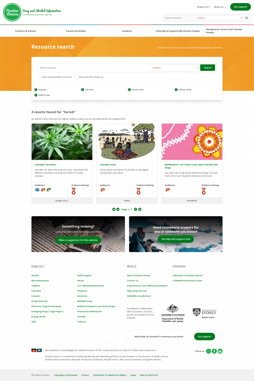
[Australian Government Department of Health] (175, 315)
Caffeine (35, 285)
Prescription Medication (89, 311)
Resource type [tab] (135, 90)
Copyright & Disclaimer (66, 375)
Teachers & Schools (25, 31)
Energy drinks (38, 316)
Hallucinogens (84, 275)
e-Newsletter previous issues (187, 280)
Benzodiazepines (40, 280)
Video (127, 200)
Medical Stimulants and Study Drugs (96, 306)
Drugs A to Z (203, 6)
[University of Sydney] (207, 315)
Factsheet (192, 200)
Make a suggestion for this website (78, 240)
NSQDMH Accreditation (139, 296)
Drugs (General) (39, 301)
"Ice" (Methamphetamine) (90, 285)
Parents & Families (76, 31)
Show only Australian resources (56, 77)
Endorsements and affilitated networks (147, 285)
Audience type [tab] (42, 95)
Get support (240, 6)
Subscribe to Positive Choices (187, 275)
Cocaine (35, 296)
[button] (247, 17)
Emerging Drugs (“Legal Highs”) (47, 311)
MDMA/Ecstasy (84, 301)
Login (133, 375)
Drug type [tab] (40, 90)
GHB (33, 321)
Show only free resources (90, 77)
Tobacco (81, 321)
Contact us (132, 280)
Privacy (85, 375)
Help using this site (137, 290)
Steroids (81, 316)
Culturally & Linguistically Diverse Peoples (178, 31)
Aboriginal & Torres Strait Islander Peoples (224, 31)
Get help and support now (176, 239)
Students (127, 31)
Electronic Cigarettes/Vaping (46, 306)
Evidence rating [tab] (183, 90)
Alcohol (35, 275)
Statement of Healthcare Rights (109, 375)
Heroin (80, 280)
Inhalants (82, 290)
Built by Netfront (149, 375)
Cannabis (36, 290)
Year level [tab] (87, 90)
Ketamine (82, 296)
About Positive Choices (138, 275)
